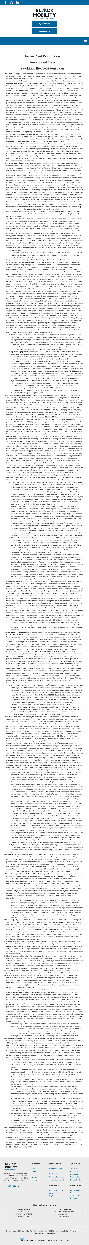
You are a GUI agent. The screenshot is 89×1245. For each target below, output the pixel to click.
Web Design (28, 1240)
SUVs (34, 1175)
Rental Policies (54, 1174)
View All (35, 1181)
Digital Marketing (41, 1240)
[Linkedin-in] (17, 2)
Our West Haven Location (76, 1197)
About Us (73, 1168)
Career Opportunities (57, 1180)
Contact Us (74, 1171)
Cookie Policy (39, 1233)
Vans (34, 1168)
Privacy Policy (64, 1231)
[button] (85, 41)
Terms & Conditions (56, 1177)
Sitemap (54, 1231)
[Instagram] (11, 2)
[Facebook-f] (5, 2)
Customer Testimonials (75, 1176)
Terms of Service (76, 1231)
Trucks (34, 1178)
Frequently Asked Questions (55, 1169)
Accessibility (50, 1233)
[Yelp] (23, 2)
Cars (34, 1171)
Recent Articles (76, 1180)
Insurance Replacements (54, 1194)
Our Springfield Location (76, 1191)
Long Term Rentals (56, 1190)
